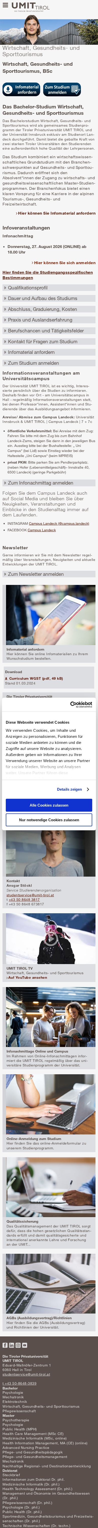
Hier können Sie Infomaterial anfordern (56, 213)
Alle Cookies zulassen (49, 805)
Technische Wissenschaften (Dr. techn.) (36, 1525)
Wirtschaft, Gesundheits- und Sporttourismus (41, 1406)
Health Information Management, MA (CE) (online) (45, 1443)
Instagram (18, 1345)
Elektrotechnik (15, 1401)
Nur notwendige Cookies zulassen (49, 820)
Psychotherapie (16, 1420)
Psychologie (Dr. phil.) (21, 1507)
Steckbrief (11, 1475)
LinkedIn (11, 1345)
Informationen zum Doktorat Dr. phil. (34, 1479)
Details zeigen (69, 789)
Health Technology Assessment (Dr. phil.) (37, 1489)
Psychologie (13, 1392)
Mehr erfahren (49, 624)
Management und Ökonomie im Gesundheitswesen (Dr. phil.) (46, 1495)
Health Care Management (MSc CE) (33, 1433)
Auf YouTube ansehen (27, 977)
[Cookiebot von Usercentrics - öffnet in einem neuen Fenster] (70, 704)
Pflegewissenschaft (19, 1411)
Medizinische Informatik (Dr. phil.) (31, 1484)
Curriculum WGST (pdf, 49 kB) (35, 678)
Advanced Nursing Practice (26, 1447)
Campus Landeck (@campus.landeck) (59, 523)
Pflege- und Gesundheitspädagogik (33, 1452)
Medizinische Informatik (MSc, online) (35, 1438)
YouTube (24, 1345)
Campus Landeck (42, 530)
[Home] (31, 7)
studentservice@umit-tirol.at (30, 895)
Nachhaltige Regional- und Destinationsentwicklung (47, 1466)
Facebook (5, 1345)
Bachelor (10, 1388)
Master (8, 1415)
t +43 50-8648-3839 (19, 1383)
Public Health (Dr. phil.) (22, 1512)
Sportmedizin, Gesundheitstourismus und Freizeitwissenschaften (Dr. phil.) (48, 1518)
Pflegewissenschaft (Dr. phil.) (27, 1502)
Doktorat (10, 1470)
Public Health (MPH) (20, 1429)
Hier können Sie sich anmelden (64, 262)
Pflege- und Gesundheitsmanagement (35, 1456)
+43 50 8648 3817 (24, 899)
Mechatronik (13, 1397)
